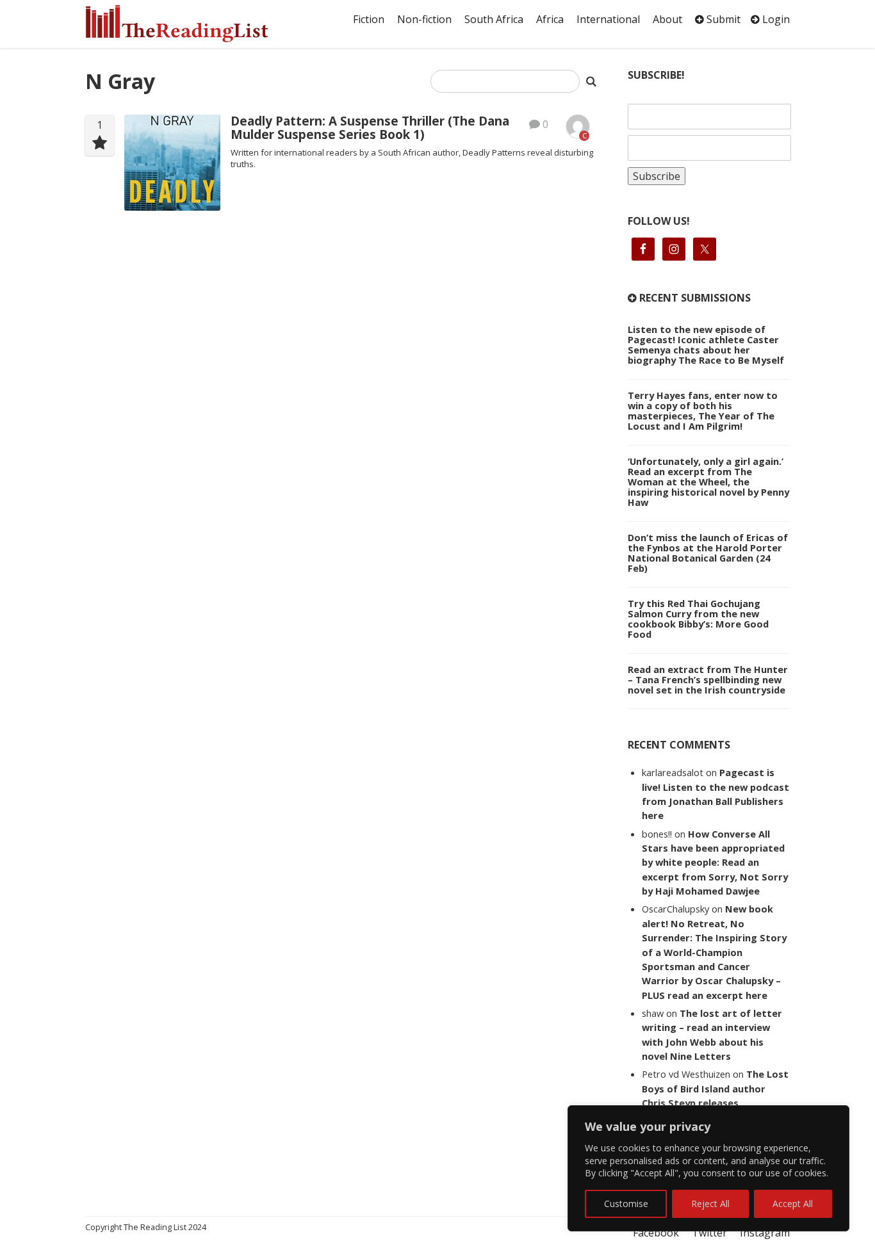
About (667, 19)
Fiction (368, 19)
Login (775, 19)
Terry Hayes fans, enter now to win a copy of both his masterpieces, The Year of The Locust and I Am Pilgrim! (703, 410)
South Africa (493, 19)
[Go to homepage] (191, 23)
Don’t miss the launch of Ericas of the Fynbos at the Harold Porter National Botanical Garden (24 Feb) (708, 552)
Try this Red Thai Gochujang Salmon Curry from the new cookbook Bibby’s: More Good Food (698, 618)
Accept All (793, 1203)
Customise (626, 1203)
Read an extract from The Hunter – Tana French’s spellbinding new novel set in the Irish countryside (708, 679)
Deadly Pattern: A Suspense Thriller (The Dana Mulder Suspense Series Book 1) (370, 128)
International (608, 19)
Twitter (709, 1233)
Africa (550, 19)
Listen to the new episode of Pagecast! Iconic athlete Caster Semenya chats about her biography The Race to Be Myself (706, 344)
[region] (708, 1168)
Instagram (765, 1233)
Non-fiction (424, 19)
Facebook (656, 1233)
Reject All (710, 1203)
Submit (722, 19)
